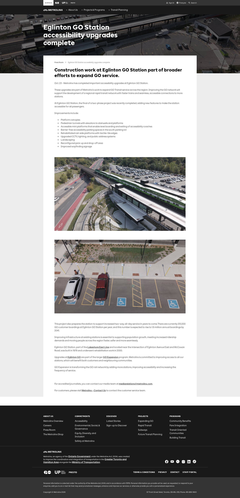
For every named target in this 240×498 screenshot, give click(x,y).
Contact (174, 472)
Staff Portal (190, 472)
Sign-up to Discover (116, 425)
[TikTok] (194, 461)
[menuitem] (72, 10)
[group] (72, 10)
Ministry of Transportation (86, 462)
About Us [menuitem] (73, 10)
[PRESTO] (73, 472)
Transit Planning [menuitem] (119, 10)
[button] (57, 3)
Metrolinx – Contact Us (94, 390)
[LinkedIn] (189, 461)
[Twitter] (178, 461)
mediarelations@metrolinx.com (135, 384)
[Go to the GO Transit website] (57, 3)
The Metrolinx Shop (53, 434)
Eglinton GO (74, 357)
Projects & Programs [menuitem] (94, 10)
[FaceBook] (166, 461)
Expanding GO (145, 421)
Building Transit (178, 437)
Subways (142, 430)
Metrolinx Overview (53, 421)
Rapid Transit (145, 425)
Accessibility (81, 421)
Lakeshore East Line (98, 347)
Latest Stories (113, 421)
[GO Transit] (47, 472)
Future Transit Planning (150, 434)
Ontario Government (79, 456)
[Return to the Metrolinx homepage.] (53, 10)
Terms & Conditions (144, 472)
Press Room (58, 62)
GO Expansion (110, 357)
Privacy (162, 472)
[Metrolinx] (52, 452)
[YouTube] (172, 461)
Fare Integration (178, 425)
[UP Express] (60, 472)
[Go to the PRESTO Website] (73, 3)
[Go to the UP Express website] (65, 3)
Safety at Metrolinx (84, 441)
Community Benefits (180, 421)
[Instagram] (183, 461)
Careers (47, 425)
